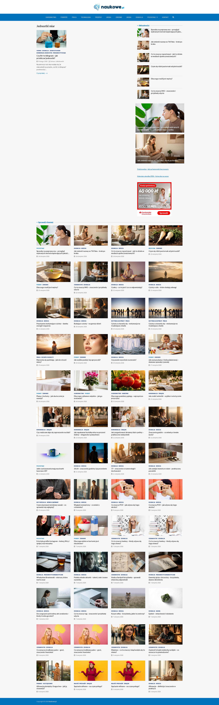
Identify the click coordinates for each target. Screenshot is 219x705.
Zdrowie (119, 17)
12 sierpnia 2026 (118, 438)
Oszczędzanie (47, 683)
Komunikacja (153, 393)
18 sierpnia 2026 (81, 363)
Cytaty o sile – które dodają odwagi (162, 287)
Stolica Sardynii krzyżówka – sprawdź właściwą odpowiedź (125, 578)
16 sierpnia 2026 (43, 401)
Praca (74, 17)
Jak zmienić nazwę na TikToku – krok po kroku (157, 160)
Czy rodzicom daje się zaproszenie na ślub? (53, 432)
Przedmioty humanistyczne (53, 575)
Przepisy (98, 17)
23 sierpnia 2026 (155, 254)
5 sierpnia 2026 (118, 655)
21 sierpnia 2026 (155, 290)
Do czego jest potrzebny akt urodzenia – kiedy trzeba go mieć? (52, 615)
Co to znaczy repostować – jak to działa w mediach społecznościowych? (166, 55)
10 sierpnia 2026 (155, 474)
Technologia (86, 17)
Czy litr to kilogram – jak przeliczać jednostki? (47, 57)
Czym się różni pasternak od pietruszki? (166, 66)
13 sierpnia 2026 (81, 438)
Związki (161, 393)
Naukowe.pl (53, 701)
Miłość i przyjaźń (80, 683)
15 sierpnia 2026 (118, 401)
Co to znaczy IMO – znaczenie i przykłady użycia (163, 92)
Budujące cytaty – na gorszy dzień (87, 324)
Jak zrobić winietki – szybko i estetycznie (165, 396)
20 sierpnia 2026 (81, 327)
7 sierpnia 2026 (43, 546)
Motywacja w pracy (118, 321)
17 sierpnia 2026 (155, 365)
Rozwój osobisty (47, 357)
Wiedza (83, 248)
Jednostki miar (55, 50)
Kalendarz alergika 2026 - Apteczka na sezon (153, 176)
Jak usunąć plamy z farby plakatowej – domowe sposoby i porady (164, 361)
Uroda (108, 17)
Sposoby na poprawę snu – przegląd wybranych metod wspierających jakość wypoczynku (166, 32)
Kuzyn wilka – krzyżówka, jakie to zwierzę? (128, 614)
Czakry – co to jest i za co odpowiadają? (126, 287)
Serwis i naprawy (52, 502)
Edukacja (139, 17)
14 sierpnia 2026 (43, 435)
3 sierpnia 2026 (118, 689)
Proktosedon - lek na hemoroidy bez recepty (153, 169)
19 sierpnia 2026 (155, 329)
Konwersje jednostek (44, 53)
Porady (39, 285)
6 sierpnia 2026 (43, 655)
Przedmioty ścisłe (59, 53)
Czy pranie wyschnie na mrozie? (123, 360)
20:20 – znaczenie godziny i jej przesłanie (90, 469)
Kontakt (165, 17)
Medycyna (152, 248)
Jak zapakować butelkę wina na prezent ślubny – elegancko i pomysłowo (89, 433)
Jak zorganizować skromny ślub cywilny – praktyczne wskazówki (127, 433)
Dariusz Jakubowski (57, 61)
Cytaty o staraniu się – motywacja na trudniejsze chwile (125, 325)
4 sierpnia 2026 (43, 692)
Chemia (38, 50)
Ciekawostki (78, 285)
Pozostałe (151, 17)
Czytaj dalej (40, 73)
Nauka (158, 611)
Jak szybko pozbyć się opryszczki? (87, 360)
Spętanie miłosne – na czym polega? (88, 686)
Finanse (39, 683)
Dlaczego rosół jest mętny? (161, 79)
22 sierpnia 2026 (81, 293)
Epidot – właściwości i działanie (161, 614)
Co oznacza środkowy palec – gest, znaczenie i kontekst (50, 651)
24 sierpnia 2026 (43, 256)
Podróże (64, 17)
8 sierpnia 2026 (155, 510)
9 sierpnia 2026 (81, 510)
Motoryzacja (41, 502)
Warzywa (125, 393)
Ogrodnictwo (51, 17)
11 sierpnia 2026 (81, 472)
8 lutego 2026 (42, 61)
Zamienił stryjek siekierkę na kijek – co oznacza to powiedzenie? (164, 651)
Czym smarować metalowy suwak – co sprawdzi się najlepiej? (51, 506)
